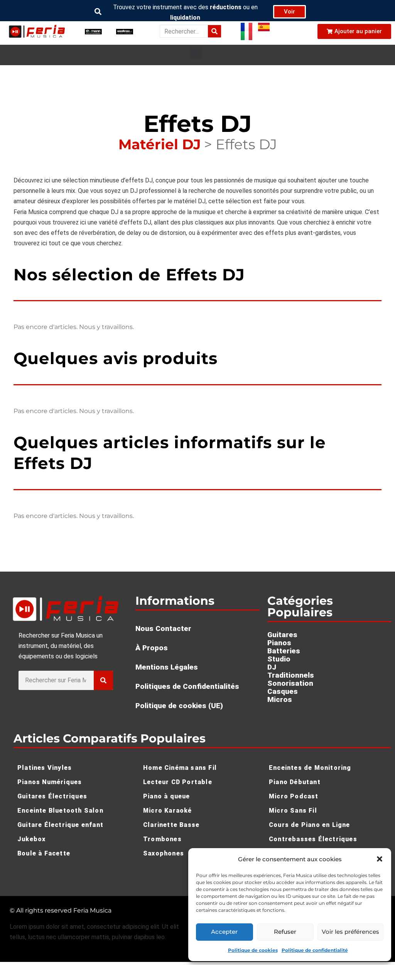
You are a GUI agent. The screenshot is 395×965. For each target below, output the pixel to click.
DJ (271, 667)
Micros (279, 699)
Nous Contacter (163, 628)
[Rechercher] (214, 31)
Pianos (279, 642)
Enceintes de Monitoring (310, 767)
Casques (282, 691)
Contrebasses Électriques (313, 839)
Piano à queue (166, 796)
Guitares (282, 634)
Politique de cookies (253, 950)
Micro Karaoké (167, 810)
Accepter (224, 931)
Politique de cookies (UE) (179, 705)
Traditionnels (290, 675)
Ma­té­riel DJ (159, 144)
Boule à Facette (43, 853)
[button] (379, 859)
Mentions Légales (166, 667)
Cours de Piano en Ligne (309, 824)
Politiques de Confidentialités (187, 686)
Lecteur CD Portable (177, 782)
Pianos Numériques (49, 782)
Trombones (162, 839)
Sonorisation (290, 683)
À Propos (151, 647)
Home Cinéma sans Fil (180, 767)
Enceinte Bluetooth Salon (60, 810)
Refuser (285, 931)
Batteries (283, 650)
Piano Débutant (295, 782)
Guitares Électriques (52, 796)
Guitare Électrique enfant (60, 824)
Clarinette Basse (171, 824)
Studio (278, 659)
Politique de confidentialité (315, 950)
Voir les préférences (350, 931)
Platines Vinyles (44, 767)
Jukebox (31, 839)
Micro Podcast (294, 796)
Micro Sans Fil (293, 810)
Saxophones (163, 853)
